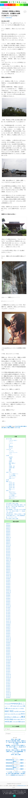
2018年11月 (8, 592)
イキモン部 (8, 449)
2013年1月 (8, 691)
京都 (24, 706)
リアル (10, 454)
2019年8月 (8, 580)
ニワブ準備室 (12, 495)
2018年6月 (8, 598)
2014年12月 (8, 656)
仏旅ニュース (12, 478)
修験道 (14, 708)
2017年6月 (8, 612)
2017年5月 (8, 613)
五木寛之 (20, 706)
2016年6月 (8, 629)
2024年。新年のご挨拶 (15, 754)
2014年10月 (8, 659)
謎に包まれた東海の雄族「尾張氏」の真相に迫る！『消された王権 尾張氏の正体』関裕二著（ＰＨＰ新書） (16, 742)
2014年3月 (8, 670)
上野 (11, 706)
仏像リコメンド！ (12, 476)
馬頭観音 (12, 427)
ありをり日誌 (9, 438)
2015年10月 (8, 641)
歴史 (22, 719)
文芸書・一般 (12, 466)
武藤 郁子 (15, 761)
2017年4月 (8, 615)
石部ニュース (12, 498)
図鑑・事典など (12, 463)
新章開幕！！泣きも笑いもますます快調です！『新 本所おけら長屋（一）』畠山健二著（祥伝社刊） (16, 747)
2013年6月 (8, 683)
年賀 (18, 714)
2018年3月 (8, 601)
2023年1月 (8, 536)
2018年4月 (8, 600)
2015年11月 (8, 639)
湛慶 (24, 426)
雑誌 (10, 470)
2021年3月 (8, 555)
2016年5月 (8, 630)
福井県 (16, 721)
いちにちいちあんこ (13, 440)
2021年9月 (8, 546)
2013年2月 (8, 689)
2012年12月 (8, 692)
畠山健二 (10, 721)
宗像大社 (9, 714)
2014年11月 (8, 657)
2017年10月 (8, 606)
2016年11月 (8, 621)
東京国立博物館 (9, 719)
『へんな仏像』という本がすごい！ (13, 772)
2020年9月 (8, 562)
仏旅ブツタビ (9, 472)
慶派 (20, 714)
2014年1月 (8, 673)
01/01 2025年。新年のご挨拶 (12, 503)
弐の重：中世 (12, 487)
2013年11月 (8, 676)
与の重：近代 (12, 483)
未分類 (7, 480)
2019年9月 (8, 578)
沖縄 (6, 721)
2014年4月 (8, 668)
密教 (12, 714)
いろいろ (11, 443)
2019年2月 (8, 587)
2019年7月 (8, 581)
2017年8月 (8, 609)
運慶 (22, 721)
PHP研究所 (14, 704)
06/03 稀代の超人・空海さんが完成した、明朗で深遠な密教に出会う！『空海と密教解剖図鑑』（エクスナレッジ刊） (15, 515)
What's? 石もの (12, 492)
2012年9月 (8, 697)
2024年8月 (8, 525)
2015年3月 (8, 651)
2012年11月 (8, 694)
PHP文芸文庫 (7, 703)
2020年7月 (8, 563)
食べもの (11, 448)
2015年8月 (8, 644)
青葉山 (8, 427)
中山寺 (16, 426)
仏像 (6, 708)
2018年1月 (8, 604)
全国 (16, 708)
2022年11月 (8, 537)
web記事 (10, 457)
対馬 (14, 714)
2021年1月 (8, 557)
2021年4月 (8, 554)
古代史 (22, 708)
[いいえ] (26, 793)
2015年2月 (8, 653)
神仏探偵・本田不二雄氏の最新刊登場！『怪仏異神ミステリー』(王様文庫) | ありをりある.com (16, 773)
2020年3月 (8, 569)
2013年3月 (8, 688)
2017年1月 (8, 619)
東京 (23, 716)
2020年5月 (8, 566)
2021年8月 (8, 548)
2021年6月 (8, 551)
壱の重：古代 (12, 486)
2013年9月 (8, 679)
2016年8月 (8, 625)
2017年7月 (8, 610)
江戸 (24, 719)
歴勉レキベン (9, 481)
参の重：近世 (12, 484)
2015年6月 (8, 647)
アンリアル (11, 451)
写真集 (10, 461)
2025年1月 (8, 523)
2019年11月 (8, 575)
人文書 (10, 460)
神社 (14, 721)
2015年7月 (8, 645)
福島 (19, 721)
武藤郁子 (19, 719)
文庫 (10, 464)
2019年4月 (8, 584)
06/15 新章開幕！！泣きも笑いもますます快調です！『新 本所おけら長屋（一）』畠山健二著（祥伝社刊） (15, 511)
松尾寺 (21, 426)
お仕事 (7, 455)
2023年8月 (8, 531)
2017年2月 (8, 618)
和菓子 (7, 711)
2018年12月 (8, 590)
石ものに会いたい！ (13, 496)
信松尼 (11, 708)
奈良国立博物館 (22, 711)
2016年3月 (8, 633)
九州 (18, 706)
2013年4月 (8, 686)
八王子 (19, 708)
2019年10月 (8, 577)
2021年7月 (8, 549)
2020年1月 (8, 572)
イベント (11, 441)
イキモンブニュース (13, 452)
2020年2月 (8, 571)
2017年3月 (8, 616)
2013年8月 (8, 680)
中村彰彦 (14, 706)
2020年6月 (8, 565)
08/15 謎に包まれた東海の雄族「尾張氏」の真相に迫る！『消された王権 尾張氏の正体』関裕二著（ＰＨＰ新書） (15, 506)
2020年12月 (8, 558)
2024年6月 (8, 527)
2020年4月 (8, 568)
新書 (10, 469)
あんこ (21, 703)
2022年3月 (8, 542)
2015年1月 (8, 654)
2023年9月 (8, 530)
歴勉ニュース (12, 489)
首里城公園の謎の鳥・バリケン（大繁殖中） (15, 759)
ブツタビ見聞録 (8, 426)
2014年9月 (8, 661)
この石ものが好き (12, 493)
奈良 (17, 711)
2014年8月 (8, 662)
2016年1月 (8, 636)
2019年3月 (8, 586)
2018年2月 (8, 603)
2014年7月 (8, 664)
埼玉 (12, 711)
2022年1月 (8, 543)
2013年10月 (8, 677)
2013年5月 (8, 685)
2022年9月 (8, 539)
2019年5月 (8, 583)
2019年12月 (8, 574)
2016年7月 (8, 627)
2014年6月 (8, 665)
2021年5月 (8, 552)
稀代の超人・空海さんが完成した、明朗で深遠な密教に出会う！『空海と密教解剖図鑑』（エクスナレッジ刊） (16, 751)
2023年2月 (8, 534)
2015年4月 (8, 650)
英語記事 (11, 446)
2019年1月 (8, 589)
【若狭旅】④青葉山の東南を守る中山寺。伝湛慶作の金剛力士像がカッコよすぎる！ (10, 13)
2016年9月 (8, 624)
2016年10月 (8, 622)
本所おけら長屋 (11, 717)
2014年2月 (8, 671)
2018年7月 (8, 597)
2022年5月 (8, 540)
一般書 (10, 458)
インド (8, 706)
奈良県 (6, 714)
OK (14, 795)
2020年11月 (8, 560)
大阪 (15, 711)
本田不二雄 (18, 717)
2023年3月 (8, 533)
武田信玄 (15, 719)
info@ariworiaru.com (21, 785)
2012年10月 (8, 696)
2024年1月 (8, 528)
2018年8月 (8, 595)
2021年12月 (8, 545)
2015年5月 (8, 648)
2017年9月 (8, 607)
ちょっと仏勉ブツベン (13, 473)
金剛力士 (5, 427)
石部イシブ (8, 490)
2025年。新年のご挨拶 (15, 739)
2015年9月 (8, 642)
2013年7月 (8, 682)
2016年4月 (8, 632)
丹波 (19, 426)
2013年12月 (8, 674)
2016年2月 (8, 635)
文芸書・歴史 (12, 467)
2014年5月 (8, 667)
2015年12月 (8, 638)
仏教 (9, 708)
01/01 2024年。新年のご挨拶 (12, 518)
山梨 (16, 714)
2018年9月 (8, 593)
